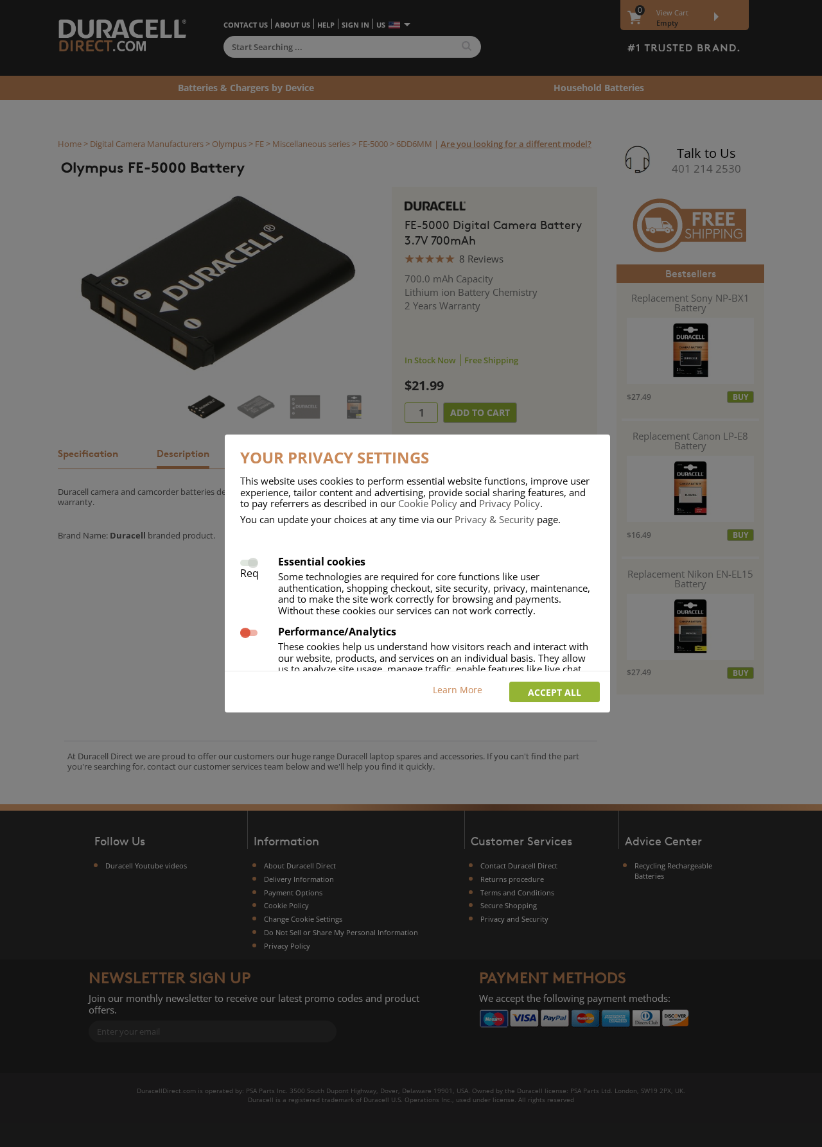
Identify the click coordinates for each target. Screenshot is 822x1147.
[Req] (249, 561)
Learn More (457, 690)
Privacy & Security (494, 519)
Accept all (554, 692)
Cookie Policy (427, 503)
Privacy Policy (509, 503)
